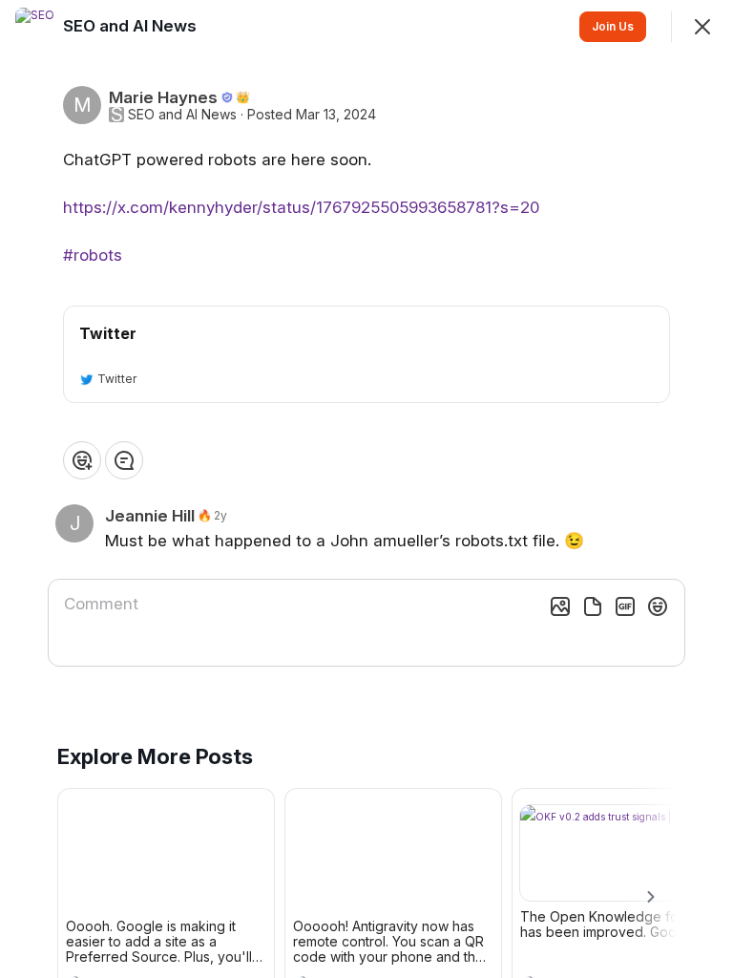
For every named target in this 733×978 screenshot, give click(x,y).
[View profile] (34, 27)
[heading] (131, 25)
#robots (92, 255)
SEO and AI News (182, 114)
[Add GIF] (625, 606)
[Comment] (124, 460)
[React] (82, 460)
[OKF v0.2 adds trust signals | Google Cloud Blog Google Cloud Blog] (620, 853)
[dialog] (366, 489)
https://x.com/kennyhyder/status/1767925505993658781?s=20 (301, 207)
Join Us (613, 26)
